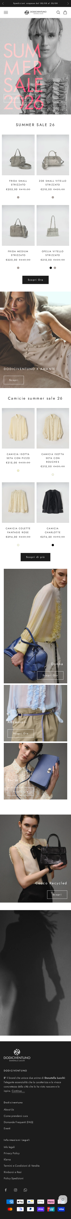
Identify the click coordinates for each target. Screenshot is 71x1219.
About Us (9, 1109)
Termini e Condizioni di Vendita (22, 1166)
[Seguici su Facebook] (6, 1190)
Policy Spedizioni (13, 1178)
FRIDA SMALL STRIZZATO (18, 182)
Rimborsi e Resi (13, 1172)
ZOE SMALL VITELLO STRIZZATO (52, 182)
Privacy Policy (12, 1153)
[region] (35, 66)
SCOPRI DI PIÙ (19, 107)
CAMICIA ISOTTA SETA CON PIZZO (18, 456)
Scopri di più (35, 557)
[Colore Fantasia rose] (53, 474)
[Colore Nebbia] (18, 197)
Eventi (7, 1128)
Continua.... (18, 1091)
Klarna (7, 1159)
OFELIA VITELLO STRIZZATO (53, 253)
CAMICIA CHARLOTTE (53, 530)
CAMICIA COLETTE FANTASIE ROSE (18, 530)
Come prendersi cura (16, 1116)
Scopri (13, 380)
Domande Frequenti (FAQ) (18, 1122)
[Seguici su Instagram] (15, 1190)
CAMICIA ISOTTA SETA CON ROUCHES (52, 458)
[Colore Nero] (51, 268)
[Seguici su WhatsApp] (25, 1190)
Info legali (9, 1147)
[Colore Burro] (18, 470)
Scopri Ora (35, 280)
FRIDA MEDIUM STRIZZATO (18, 253)
